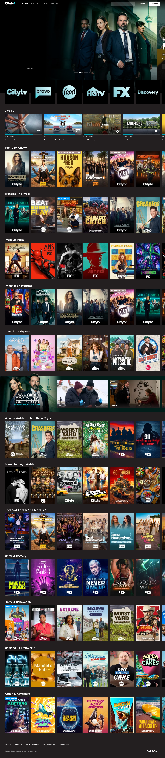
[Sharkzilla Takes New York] (122, 715)
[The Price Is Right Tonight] (17, 307)
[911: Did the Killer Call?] (148, 439)
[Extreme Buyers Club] (69, 623)
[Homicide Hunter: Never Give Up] (95, 577)
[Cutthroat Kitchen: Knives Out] (69, 669)
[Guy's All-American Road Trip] (95, 669)
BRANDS (35, 3)
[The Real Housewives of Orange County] (95, 169)
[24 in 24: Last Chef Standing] (17, 669)
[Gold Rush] (122, 485)
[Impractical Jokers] (69, 485)
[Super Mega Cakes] (148, 669)
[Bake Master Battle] (43, 353)
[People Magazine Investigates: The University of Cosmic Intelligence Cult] (69, 577)
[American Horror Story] (43, 261)
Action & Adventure (17, 694)
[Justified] (95, 261)
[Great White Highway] (69, 715)
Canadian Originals (17, 331)
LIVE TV (44, 3)
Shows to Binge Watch (19, 464)
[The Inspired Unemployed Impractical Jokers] (95, 485)
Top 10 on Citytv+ (16, 148)
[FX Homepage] (122, 92)
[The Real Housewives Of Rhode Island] (95, 531)
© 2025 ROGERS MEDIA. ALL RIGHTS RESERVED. (21, 751)
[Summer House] (148, 531)
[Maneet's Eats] (43, 669)
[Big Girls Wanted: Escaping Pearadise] (122, 577)
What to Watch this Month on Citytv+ (29, 418)
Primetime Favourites (19, 285)
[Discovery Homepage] (148, 92)
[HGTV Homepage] (95, 92)
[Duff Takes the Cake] (122, 669)
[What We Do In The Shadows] (148, 261)
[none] (8, 745)
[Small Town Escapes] (17, 353)
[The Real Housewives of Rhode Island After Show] (122, 531)
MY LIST (54, 3)
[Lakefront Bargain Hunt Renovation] (17, 439)
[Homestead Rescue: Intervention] (148, 623)
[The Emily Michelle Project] (95, 353)
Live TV (9, 111)
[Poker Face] (122, 261)
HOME (25, 3)
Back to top (152, 751)
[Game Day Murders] (17, 577)
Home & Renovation (18, 602)
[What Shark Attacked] (148, 715)
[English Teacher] (17, 261)
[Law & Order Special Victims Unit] (17, 169)
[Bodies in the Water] (148, 577)
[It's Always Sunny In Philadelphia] (43, 485)
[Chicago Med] (17, 215)
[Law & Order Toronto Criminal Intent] (43, 307)
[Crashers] (148, 215)
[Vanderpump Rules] (69, 531)
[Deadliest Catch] (95, 215)
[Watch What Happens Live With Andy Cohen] (17, 531)
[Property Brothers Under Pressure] (122, 353)
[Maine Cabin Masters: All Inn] (95, 623)
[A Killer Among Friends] (122, 439)
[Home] (10, 3)
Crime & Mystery (15, 556)
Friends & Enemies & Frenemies (25, 510)
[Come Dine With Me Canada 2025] (148, 485)
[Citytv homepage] (17, 92)
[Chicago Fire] (148, 169)
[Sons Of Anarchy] (69, 261)
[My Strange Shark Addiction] (95, 715)
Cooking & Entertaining (20, 648)
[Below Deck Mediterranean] (43, 169)
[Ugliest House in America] (95, 439)
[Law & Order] (122, 215)
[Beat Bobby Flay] (43, 215)
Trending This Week (18, 194)
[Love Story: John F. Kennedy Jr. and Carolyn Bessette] (17, 485)
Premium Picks (14, 239)
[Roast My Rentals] (43, 623)
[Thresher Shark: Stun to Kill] (43, 715)
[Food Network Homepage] (69, 92)
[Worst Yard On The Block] (69, 439)
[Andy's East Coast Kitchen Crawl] (148, 353)
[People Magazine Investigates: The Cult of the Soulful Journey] (43, 577)
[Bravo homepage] (43, 92)
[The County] (69, 353)
